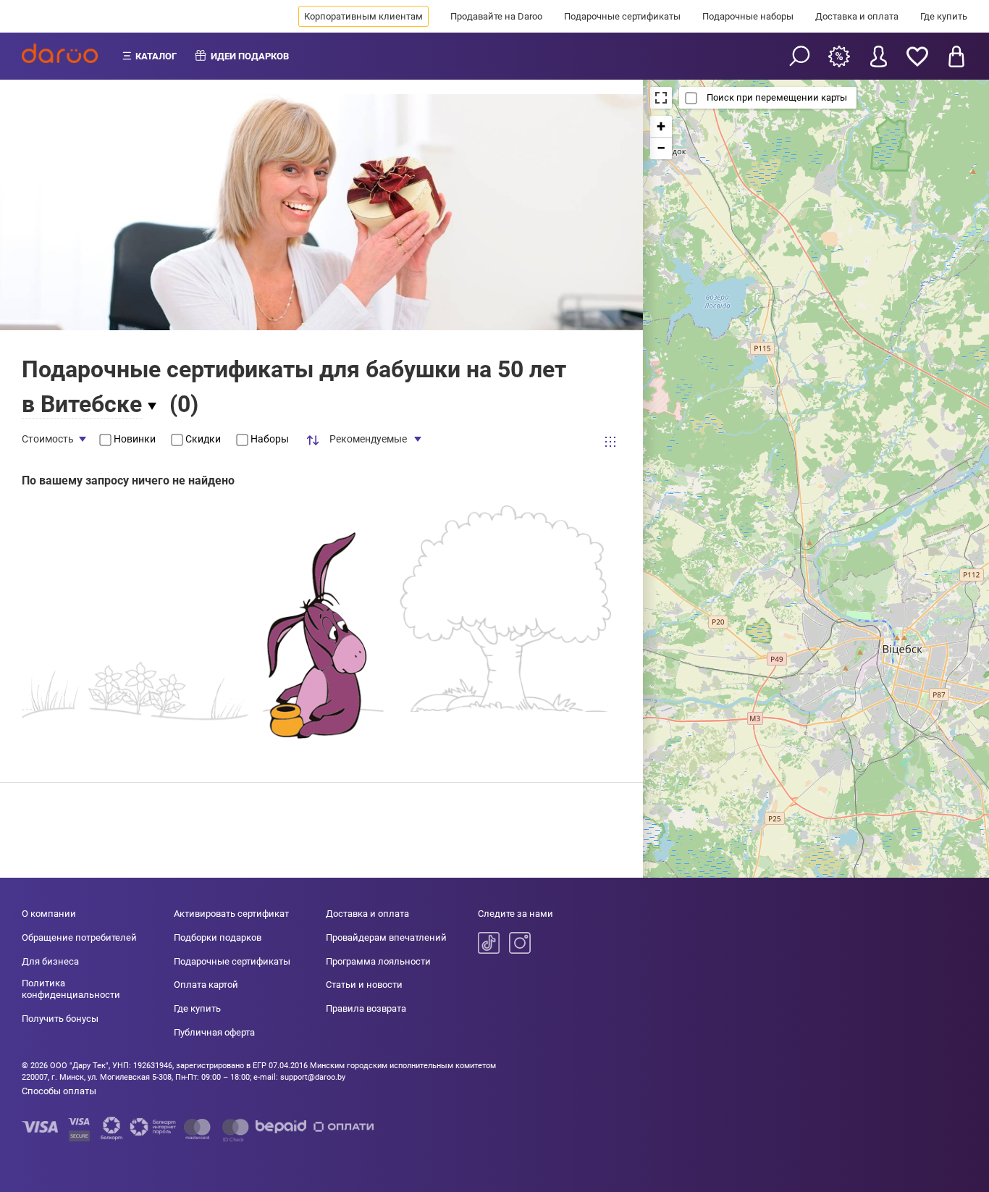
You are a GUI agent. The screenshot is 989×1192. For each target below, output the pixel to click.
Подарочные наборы (748, 16)
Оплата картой (206, 984)
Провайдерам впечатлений (386, 937)
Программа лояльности (378, 961)
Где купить (943, 16)
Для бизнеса (50, 961)
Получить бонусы (60, 1018)
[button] (661, 127)
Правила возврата (366, 1008)
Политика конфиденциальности (71, 989)
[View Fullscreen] (661, 98)
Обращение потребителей (79, 937)
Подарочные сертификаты (622, 16)
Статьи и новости (364, 984)
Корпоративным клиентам (363, 16)
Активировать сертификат (231, 913)
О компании (49, 913)
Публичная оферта (214, 1032)
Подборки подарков (217, 937)
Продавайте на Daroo (496, 16)
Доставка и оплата (856, 16)
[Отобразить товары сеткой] (610, 442)
